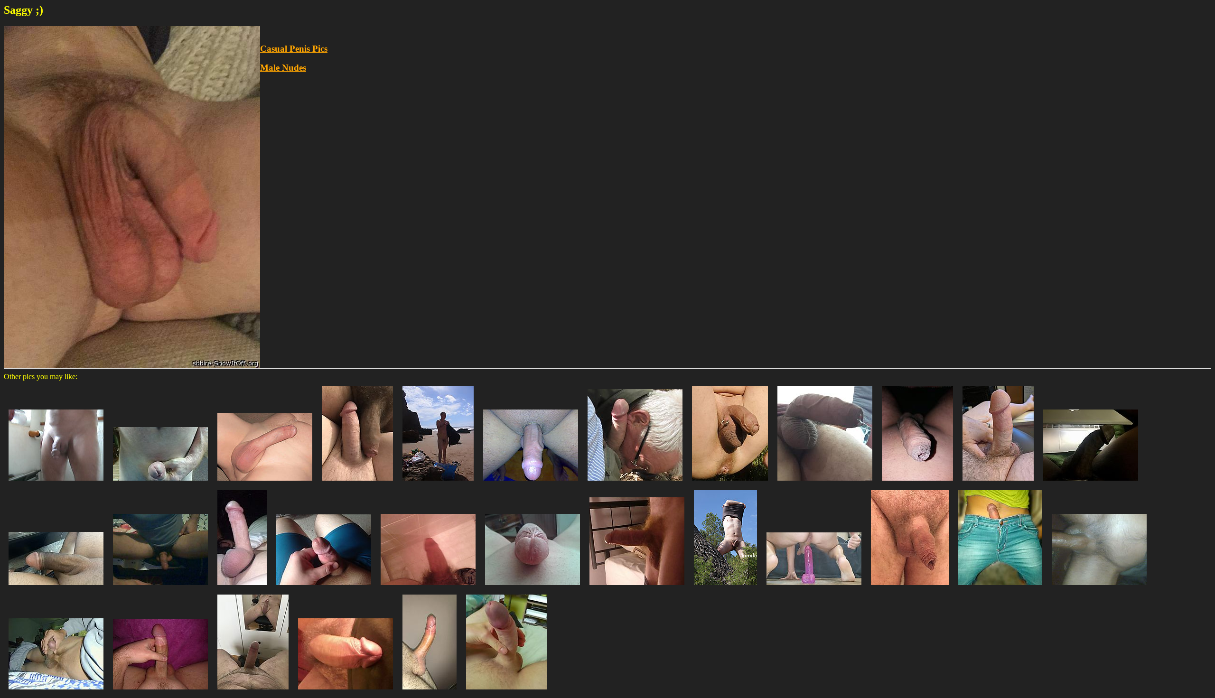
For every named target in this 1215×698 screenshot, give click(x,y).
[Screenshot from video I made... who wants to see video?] (814, 587)
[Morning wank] (506, 692)
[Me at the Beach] (438, 483)
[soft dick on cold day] (909, 587)
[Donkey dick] (825, 483)
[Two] (253, 692)
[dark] (917, 483)
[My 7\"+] (160, 692)
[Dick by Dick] (357, 483)
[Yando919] (725, 587)
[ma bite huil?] (1099, 587)
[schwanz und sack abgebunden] (530, 483)
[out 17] (730, 483)
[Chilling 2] (1090, 483)
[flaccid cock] (56, 587)
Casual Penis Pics (293, 49)
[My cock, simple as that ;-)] (429, 692)
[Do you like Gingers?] (637, 587)
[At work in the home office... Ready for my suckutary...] (998, 483)
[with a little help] (160, 483)
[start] (160, 587)
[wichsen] (56, 692)
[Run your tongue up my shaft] (345, 692)
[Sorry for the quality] (428, 587)
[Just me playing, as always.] (323, 587)
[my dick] (532, 587)
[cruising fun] (635, 483)
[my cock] (242, 587)
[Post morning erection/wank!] (56, 483)
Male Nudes (283, 68)
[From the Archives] (265, 483)
